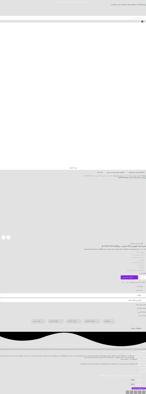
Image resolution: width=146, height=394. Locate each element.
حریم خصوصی (142, 367)
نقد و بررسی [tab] (37, 321)
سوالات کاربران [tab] (54, 321)
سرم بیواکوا (103, 249)
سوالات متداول (142, 362)
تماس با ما (143, 370)
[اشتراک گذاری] (8, 237)
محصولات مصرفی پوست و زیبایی (137, 175)
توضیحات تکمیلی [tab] (90, 321)
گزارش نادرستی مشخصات (136, 243)
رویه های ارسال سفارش (140, 356)
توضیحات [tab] (107, 321)
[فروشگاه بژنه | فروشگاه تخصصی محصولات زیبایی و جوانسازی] (128, 10)
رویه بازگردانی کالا (141, 364)
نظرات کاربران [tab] (72, 321)
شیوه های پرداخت (141, 359)
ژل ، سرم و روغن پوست (119, 175)
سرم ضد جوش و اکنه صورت (91, 249)
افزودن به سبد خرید (127, 277)
